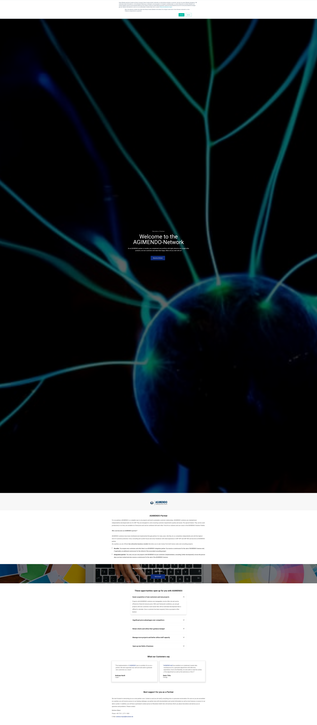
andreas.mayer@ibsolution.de (124, 716)
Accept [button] (181, 14)
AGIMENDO (132, 665)
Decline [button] (188, 14)
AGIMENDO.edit (168, 665)
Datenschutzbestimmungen (166, 7)
